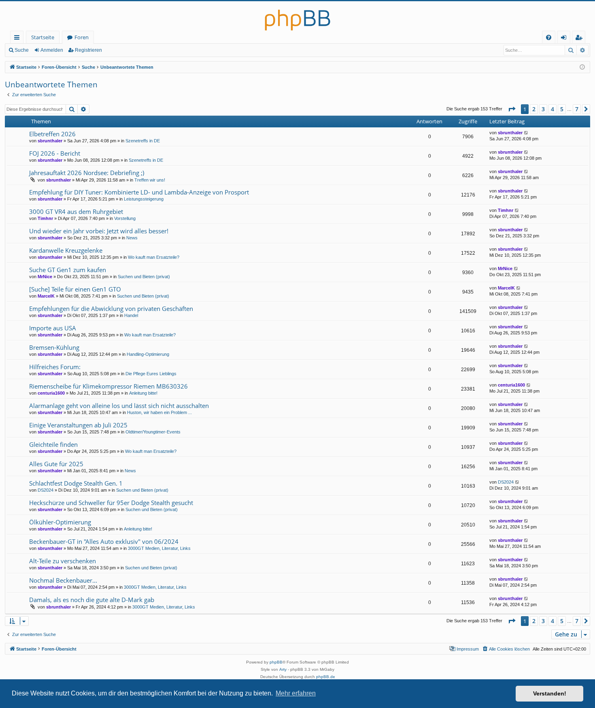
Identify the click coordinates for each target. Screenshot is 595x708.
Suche (22, 50)
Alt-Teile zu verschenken (62, 561)
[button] (512, 109)
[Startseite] (297, 16)
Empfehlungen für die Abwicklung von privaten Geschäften (111, 308)
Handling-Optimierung (148, 354)
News (132, 237)
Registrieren (88, 50)
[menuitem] (548, 37)
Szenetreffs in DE (142, 140)
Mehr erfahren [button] (296, 693)
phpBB (276, 662)
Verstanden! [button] (549, 693)
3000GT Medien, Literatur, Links (159, 548)
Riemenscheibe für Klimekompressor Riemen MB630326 (108, 386)
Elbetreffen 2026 (52, 134)
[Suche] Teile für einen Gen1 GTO (75, 289)
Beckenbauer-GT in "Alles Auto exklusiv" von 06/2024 (103, 541)
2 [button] (534, 109)
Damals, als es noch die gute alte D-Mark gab (91, 600)
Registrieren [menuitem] (580, 39)
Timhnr (45, 218)
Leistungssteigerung (144, 199)
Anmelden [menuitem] (565, 39)
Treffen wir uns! (149, 180)
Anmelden (51, 50)
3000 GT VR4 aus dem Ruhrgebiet (76, 211)
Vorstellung (125, 218)
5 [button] (561, 109)
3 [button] (543, 109)
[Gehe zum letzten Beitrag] (526, 133)
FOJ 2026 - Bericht (54, 153)
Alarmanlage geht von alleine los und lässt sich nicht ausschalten (119, 406)
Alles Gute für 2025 (56, 464)
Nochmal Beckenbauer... (63, 580)
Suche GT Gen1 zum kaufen (67, 270)
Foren (81, 37)
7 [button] (576, 109)
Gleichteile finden (53, 444)
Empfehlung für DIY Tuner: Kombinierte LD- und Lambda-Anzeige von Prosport (139, 192)
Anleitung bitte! (143, 393)
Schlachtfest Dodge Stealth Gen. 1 (76, 483)
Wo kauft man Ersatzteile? (153, 257)
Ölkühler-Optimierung (60, 522)
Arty (283, 669)
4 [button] (552, 109)
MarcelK (46, 296)
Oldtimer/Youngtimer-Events (153, 431)
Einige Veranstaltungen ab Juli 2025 (78, 425)
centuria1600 (51, 393)
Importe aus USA (52, 328)
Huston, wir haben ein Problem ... (159, 412)
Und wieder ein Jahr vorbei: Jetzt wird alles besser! (98, 231)
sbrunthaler (50, 140)
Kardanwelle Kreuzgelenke (65, 250)
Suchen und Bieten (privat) (144, 276)
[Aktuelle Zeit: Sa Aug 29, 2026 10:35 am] (582, 67)
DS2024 (45, 490)
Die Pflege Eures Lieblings (150, 373)
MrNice (45, 276)
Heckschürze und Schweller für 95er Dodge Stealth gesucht (111, 503)
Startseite (42, 37)
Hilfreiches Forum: (55, 367)
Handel (131, 315)
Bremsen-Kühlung (54, 347)
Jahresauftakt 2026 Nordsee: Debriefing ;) (86, 173)
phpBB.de (325, 676)
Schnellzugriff (18, 39)
